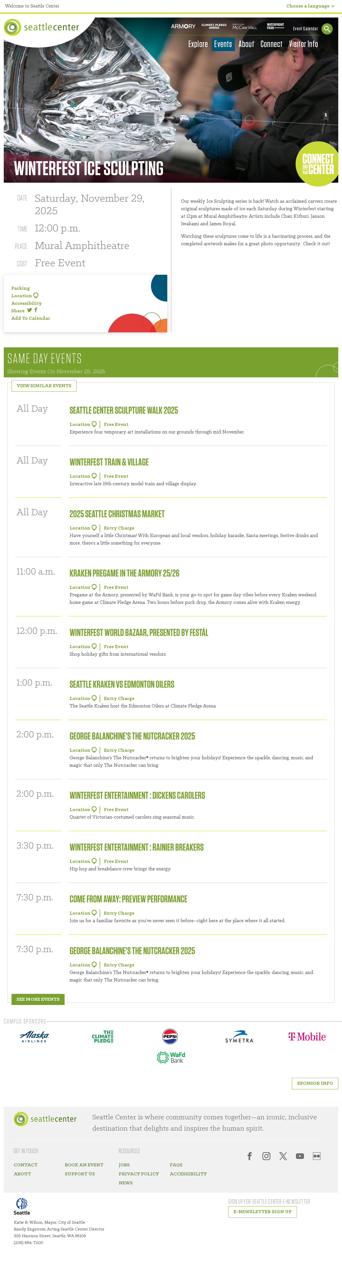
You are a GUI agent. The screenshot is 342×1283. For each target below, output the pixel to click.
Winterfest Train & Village (109, 462)
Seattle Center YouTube (300, 1156)
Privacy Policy (139, 1174)
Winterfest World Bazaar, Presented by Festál (139, 633)
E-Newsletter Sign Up (263, 1211)
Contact (26, 1165)
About (246, 44)
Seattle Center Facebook (250, 1156)
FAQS (176, 1165)
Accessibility (26, 303)
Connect (272, 44)
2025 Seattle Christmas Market (117, 514)
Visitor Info (303, 44)
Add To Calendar (30, 318)
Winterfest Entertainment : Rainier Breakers (137, 848)
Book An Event (84, 1165)
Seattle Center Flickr (317, 1156)
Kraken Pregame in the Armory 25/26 (125, 574)
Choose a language (307, 6)
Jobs (124, 1165)
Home (41, 27)
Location (21, 296)
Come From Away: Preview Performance (128, 899)
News (126, 1183)
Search (327, 29)
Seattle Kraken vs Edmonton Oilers (122, 685)
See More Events (38, 999)
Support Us (80, 1174)
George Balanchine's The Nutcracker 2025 (132, 736)
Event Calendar (305, 28)
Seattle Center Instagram (266, 1156)
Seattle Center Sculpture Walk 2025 (124, 411)
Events (223, 44)
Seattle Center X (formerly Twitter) (283, 1156)
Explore (198, 44)
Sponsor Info (315, 1083)
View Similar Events (44, 385)
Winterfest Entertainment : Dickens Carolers (137, 796)
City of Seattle (25, 1207)
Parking (20, 288)
